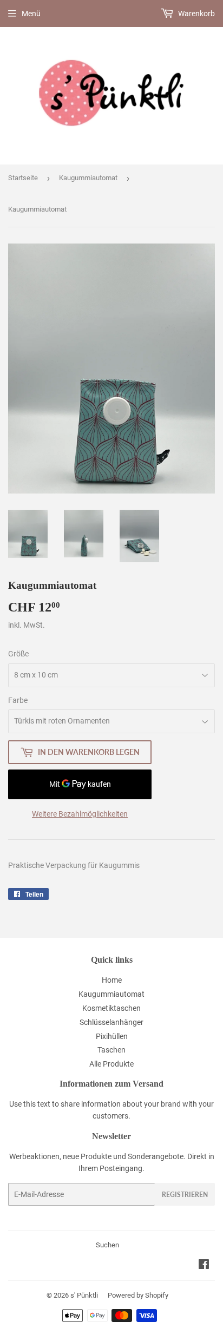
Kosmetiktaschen (111, 1008)
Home (112, 980)
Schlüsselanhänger (111, 1022)
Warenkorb (195, 13)
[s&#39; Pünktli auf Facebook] (203, 1265)
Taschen (111, 1049)
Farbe (18, 700)
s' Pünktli (84, 1295)
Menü (31, 13)
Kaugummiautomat (88, 178)
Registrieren (185, 1195)
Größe (18, 653)
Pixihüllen (112, 1036)
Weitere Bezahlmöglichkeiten (80, 814)
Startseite (23, 178)
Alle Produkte (111, 1064)
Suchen (107, 1245)
